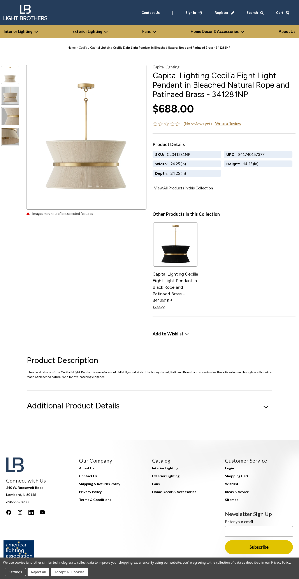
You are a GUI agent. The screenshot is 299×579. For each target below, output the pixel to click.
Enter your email (239, 521)
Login (229, 468)
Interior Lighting (18, 31)
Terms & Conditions (95, 499)
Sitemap (232, 499)
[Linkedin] (31, 512)
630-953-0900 (17, 502)
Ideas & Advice (237, 492)
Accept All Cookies (69, 572)
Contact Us (150, 12)
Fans (146, 31)
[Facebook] (8, 512)
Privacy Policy (90, 492)
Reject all (38, 572)
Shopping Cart (236, 476)
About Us (86, 468)
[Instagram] (20, 512)
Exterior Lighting (87, 31)
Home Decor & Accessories (215, 31)
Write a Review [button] (228, 123)
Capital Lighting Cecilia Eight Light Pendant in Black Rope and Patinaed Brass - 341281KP (175, 287)
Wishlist (231, 484)
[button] (171, 333)
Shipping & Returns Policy (99, 484)
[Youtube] (42, 512)
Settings (15, 572)
